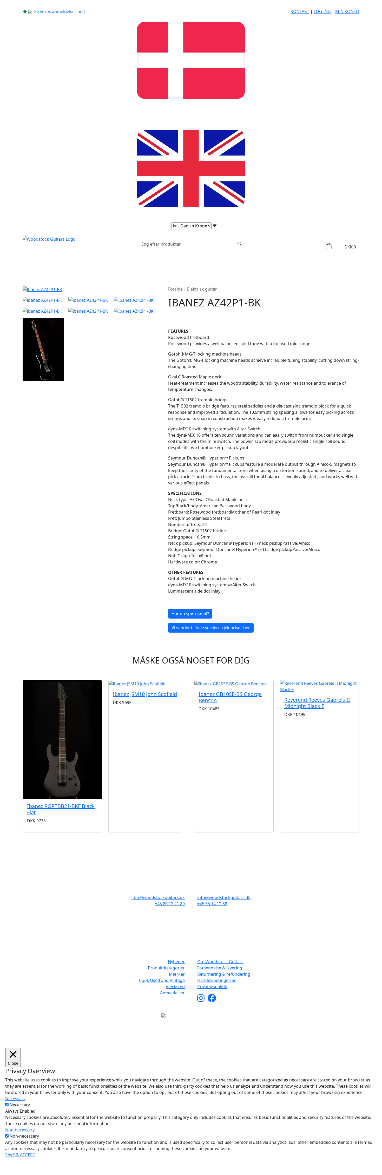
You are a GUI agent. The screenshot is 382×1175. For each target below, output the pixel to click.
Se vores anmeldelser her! (59, 11)
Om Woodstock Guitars (220, 961)
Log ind (322, 11)
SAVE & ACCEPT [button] (20, 1155)
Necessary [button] (15, 1098)
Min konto (347, 11)
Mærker (180, 266)
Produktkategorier (133, 266)
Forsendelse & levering (219, 968)
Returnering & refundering (223, 974)
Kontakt (300, 11)
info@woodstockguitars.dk (158, 897)
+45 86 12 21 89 (170, 904)
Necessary (20, 1105)
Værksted (175, 986)
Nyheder (89, 266)
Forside (175, 289)
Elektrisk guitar (202, 289)
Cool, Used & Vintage (229, 266)
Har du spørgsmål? (190, 613)
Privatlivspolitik (212, 986)
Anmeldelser (172, 993)
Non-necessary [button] (20, 1130)
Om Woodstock (282, 266)
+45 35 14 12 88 (212, 904)
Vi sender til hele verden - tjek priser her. (211, 628)
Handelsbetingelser (216, 980)
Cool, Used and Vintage (162, 980)
